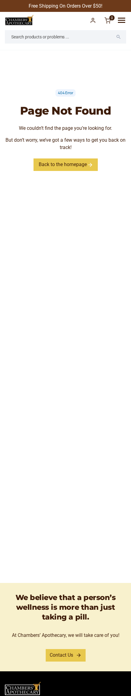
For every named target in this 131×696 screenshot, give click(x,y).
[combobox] (65, 37)
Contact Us (61, 655)
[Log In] (93, 20)
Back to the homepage (63, 164)
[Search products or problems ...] (118, 37)
